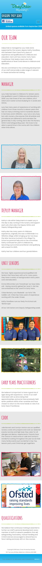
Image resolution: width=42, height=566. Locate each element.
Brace (37, 559)
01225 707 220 (12, 16)
